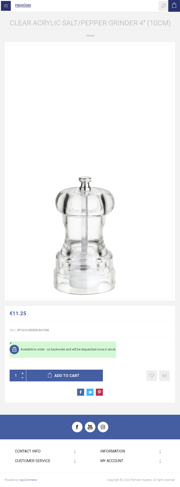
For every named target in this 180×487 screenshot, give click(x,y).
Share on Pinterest (99, 392)
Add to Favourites (151, 375)
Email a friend (164, 375)
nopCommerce (28, 480)
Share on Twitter (90, 392)
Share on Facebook (80, 392)
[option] (90, 171)
